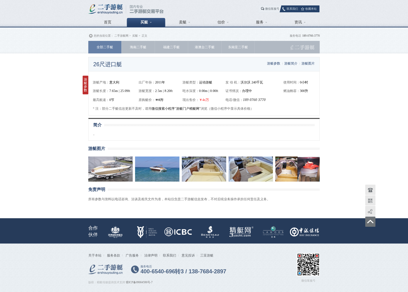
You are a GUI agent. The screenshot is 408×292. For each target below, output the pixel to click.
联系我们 (292, 8)
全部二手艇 (105, 47)
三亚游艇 (206, 255)
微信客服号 (272, 8)
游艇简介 (291, 63)
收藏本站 (311, 8)
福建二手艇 (171, 47)
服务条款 (113, 255)
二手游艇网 (121, 35)
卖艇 (183, 22)
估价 (221, 22)
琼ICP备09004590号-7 (139, 282)
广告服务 (132, 255)
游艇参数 (273, 63)
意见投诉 (188, 255)
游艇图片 (308, 63)
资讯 (298, 22)
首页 (107, 22)
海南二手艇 (138, 47)
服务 (260, 22)
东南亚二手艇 (238, 47)
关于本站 (95, 255)
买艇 (144, 22)
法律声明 (150, 255)
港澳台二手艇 (205, 47)
